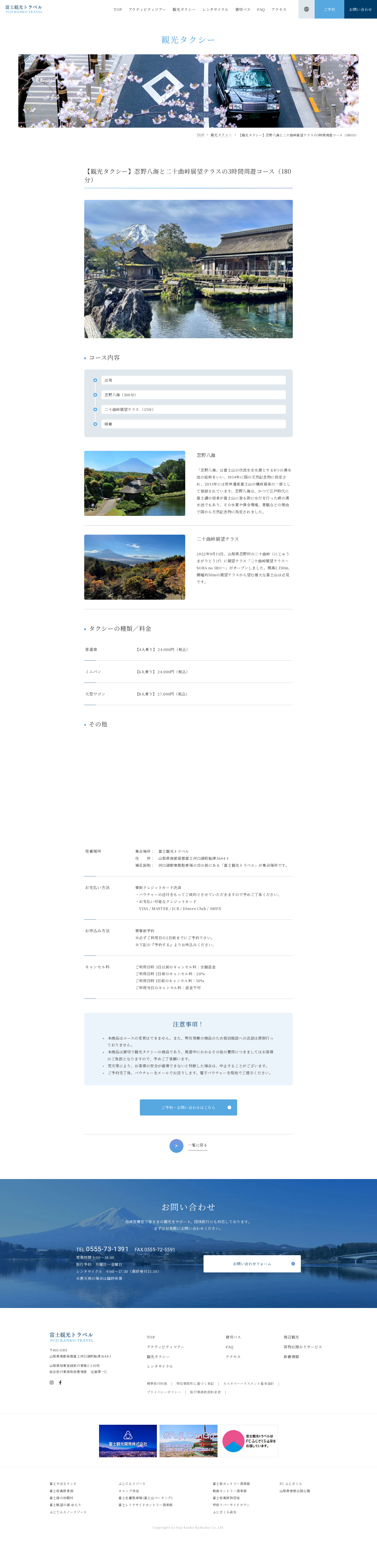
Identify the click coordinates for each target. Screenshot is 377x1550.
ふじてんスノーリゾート (68, 1512)
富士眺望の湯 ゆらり (65, 1505)
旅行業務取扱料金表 (205, 1392)
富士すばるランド (63, 1483)
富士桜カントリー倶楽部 (231, 1483)
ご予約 (329, 9)
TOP (118, 9)
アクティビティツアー (147, 9)
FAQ (261, 9)
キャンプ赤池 (128, 1491)
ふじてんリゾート (132, 1483)
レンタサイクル (215, 9)
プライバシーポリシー (164, 1392)
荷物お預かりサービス (303, 1346)
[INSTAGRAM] (52, 1382)
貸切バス (243, 9)
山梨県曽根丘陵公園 (294, 1491)
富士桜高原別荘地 (226, 1498)
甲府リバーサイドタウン (231, 1505)
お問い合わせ (360, 9)
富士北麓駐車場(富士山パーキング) (145, 1498)
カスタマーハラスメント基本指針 (248, 1383)
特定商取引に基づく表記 (195, 1383)
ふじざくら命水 (225, 1512)
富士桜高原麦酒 (62, 1491)
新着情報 (291, 1356)
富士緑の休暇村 (62, 1498)
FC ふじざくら (290, 1483)
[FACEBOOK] (60, 1382)
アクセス (279, 9)
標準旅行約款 (157, 1383)
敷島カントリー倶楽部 (230, 1491)
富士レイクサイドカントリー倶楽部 (145, 1505)
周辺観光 (291, 1337)
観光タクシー (184, 9)
